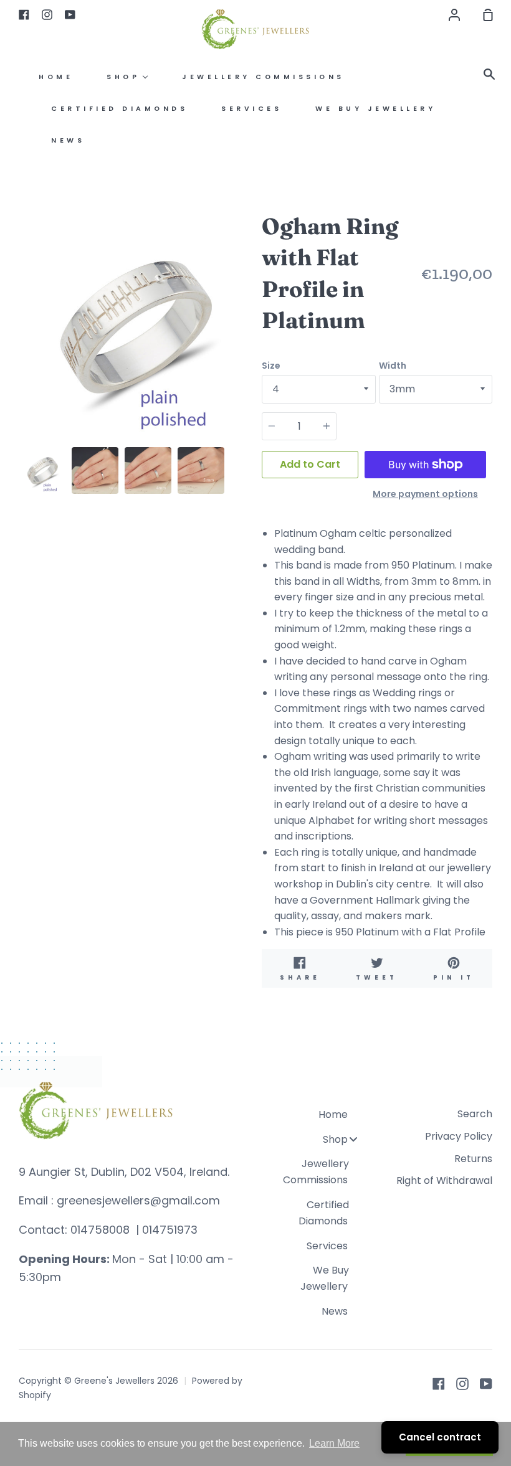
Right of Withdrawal (444, 1180)
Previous (22, 363)
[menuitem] (55, 77)
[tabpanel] (134, 325)
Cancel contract (440, 1437)
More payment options (425, 494)
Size (271, 365)
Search (474, 1114)
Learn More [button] (334, 1443)
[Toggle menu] (353, 1138)
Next (245, 363)
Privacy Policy (458, 1136)
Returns (473, 1159)
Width (392, 365)
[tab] (42, 470)
